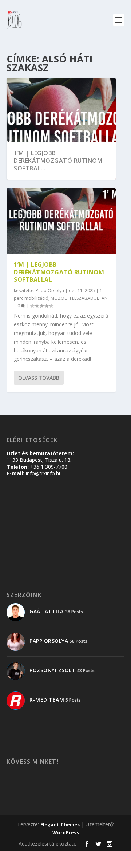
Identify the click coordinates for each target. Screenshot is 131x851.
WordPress (65, 832)
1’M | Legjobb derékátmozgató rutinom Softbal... (58, 160)
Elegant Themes (60, 824)
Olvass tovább (38, 377)
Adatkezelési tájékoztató (48, 843)
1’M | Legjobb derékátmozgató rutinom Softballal (59, 272)
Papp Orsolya (50, 290)
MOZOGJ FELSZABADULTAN (79, 298)
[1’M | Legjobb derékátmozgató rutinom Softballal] (61, 221)
